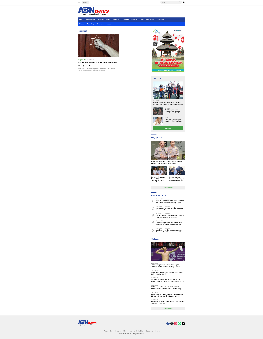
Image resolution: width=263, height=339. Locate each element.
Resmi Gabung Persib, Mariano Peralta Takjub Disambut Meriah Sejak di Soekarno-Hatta (167, 295)
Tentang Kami (108, 331)
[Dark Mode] (184, 2)
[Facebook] (168, 323)
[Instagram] (175, 323)
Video (109, 24)
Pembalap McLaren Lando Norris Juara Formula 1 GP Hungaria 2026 (167, 302)
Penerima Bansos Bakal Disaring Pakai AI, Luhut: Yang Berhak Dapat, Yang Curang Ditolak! (173, 120)
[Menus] (79, 2)
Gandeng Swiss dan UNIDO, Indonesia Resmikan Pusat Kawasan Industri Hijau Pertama (169, 231)
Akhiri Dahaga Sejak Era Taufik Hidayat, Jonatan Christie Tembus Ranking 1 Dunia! (165, 266)
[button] (180, 2)
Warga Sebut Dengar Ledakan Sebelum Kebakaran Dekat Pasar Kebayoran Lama (169, 209)
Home (81, 20)
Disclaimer (149, 331)
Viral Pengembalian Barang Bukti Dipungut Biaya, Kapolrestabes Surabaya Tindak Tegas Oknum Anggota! (173, 111)
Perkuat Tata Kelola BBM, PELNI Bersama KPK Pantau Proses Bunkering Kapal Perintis (168, 103)
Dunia (108, 20)
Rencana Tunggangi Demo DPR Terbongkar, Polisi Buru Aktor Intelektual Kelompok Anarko (158, 179)
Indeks (85, 2)
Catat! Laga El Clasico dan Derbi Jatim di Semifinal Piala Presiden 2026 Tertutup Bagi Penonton (166, 288)
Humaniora (150, 20)
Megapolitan (90, 20)
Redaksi (118, 331)
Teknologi (90, 24)
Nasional (101, 20)
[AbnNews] (93, 11)
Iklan (124, 331)
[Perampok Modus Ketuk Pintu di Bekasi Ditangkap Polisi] (98, 45)
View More (167, 128)
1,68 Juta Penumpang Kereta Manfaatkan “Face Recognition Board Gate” (170, 216)
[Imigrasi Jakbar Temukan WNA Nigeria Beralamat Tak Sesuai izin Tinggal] (177, 170)
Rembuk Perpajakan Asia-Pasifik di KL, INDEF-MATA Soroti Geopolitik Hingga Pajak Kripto (169, 223)
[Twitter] (172, 323)
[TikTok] (183, 323)
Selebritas (160, 20)
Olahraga (125, 20)
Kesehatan (100, 24)
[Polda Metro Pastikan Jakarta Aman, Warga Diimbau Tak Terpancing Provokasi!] (168, 150)
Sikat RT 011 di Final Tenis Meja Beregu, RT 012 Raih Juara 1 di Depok (167, 273)
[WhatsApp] (179, 323)
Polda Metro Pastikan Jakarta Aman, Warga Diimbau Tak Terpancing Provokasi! (166, 162)
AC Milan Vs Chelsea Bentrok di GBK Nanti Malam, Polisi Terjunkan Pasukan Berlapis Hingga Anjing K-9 (168, 280)
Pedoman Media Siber (136, 331)
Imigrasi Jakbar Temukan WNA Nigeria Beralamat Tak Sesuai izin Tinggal (177, 179)
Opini (142, 20)
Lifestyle (134, 20)
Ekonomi (116, 20)
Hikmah (81, 24)
